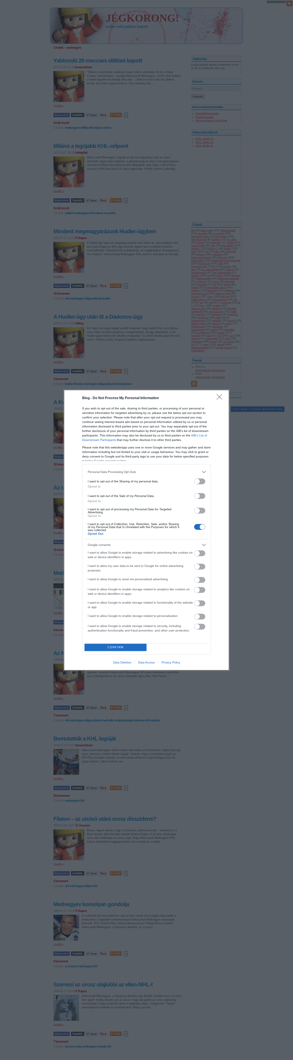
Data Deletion (122, 662)
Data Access (146, 662)
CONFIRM (116, 647)
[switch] (199, 481)
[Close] (221, 398)
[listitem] (146, 472)
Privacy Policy (171, 662)
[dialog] (146, 530)
